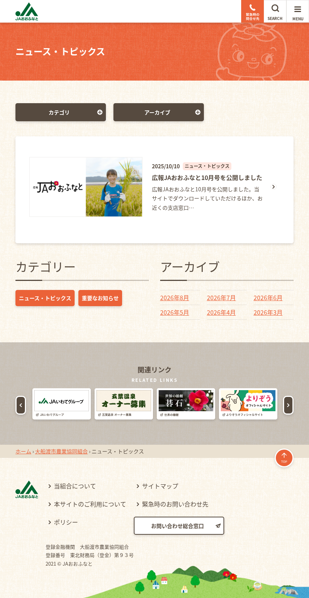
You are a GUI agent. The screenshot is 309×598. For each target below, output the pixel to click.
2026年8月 (174, 297)
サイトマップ (160, 485)
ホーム (23, 451)
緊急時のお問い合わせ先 (175, 503)
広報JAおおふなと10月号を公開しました (207, 177)
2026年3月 (268, 312)
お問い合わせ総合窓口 (177, 525)
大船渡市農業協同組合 (61, 451)
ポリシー (66, 521)
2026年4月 (221, 312)
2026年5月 (174, 312)
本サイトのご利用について (90, 503)
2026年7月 (221, 297)
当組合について (75, 485)
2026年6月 (268, 297)
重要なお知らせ (100, 298)
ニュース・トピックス (45, 298)
